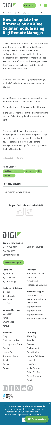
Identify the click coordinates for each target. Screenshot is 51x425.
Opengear (7, 313)
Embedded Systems (36, 273)
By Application (9, 277)
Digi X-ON (7, 303)
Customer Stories (11, 340)
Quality (30, 380)
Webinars (7, 368)
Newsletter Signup (13, 262)
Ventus (6, 325)
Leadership (32, 360)
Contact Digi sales (11, 254)
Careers (30, 344)
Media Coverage (34, 368)
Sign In (6, 360)
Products (31, 269)
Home (5, 13)
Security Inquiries (35, 246)
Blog (5, 336)
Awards (30, 340)
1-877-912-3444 (10, 246)
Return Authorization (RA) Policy (36, 301)
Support (13, 13)
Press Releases (34, 376)
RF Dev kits (9, 175)
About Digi (32, 336)
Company (31, 332)
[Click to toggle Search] (40, 5)
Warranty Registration (37, 318)
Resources (7, 332)
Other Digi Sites (34, 372)
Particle (6, 317)
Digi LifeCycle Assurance (9, 297)
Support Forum (34, 306)
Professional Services (37, 284)
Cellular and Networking (32, 279)
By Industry (8, 273)
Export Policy (33, 352)
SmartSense (8, 321)
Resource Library (10, 356)
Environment (33, 348)
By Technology (9, 281)
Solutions (7, 269)
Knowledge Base (24, 13)
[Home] (9, 5)
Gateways (30, 171)
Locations (31, 364)
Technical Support (35, 291)
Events (6, 348)
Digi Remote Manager (13, 171)
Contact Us (29, 5)
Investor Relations (35, 356)
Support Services (35, 314)
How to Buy (8, 352)
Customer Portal (34, 295)
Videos (6, 364)
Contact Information (13, 243)
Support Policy (34, 310)
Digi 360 (6, 292)
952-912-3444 (9, 250)
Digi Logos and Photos (13, 344)
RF (39, 171)
